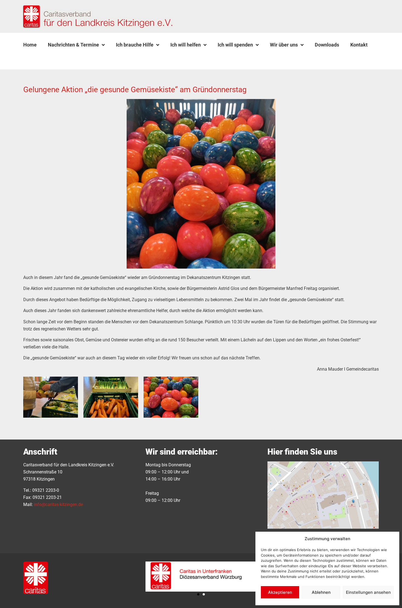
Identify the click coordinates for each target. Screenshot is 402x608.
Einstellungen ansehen (368, 592)
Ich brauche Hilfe (134, 45)
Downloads (327, 45)
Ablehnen (321, 592)
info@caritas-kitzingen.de (58, 504)
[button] (37, 57)
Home (30, 45)
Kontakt (359, 45)
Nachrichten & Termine (73, 45)
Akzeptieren (280, 592)
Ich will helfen (185, 45)
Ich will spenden (235, 45)
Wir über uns (284, 45)
